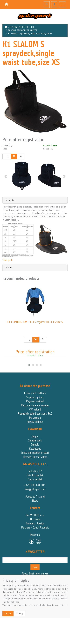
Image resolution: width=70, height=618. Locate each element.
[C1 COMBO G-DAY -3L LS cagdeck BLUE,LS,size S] (35, 302)
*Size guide (7, 260)
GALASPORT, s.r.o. (35, 515)
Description (10, 200)
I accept (8, 613)
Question (9, 267)
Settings (20, 613)
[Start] (6, 27)
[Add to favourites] (21, 156)
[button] (29, 365)
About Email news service (35, 573)
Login (35, 567)
